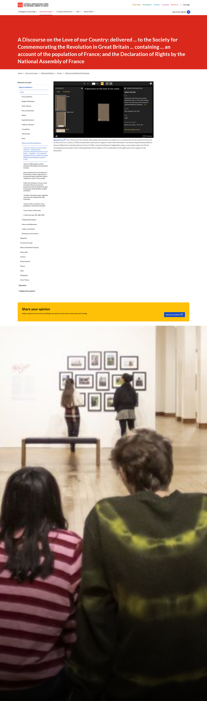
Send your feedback (173, 315)
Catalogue (165, 5)
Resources (174, 5)
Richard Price (58, 140)
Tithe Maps (136, 5)
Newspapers (147, 5)
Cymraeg (186, 5)
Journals (157, 5)
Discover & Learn (24, 82)
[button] (36, 11)
